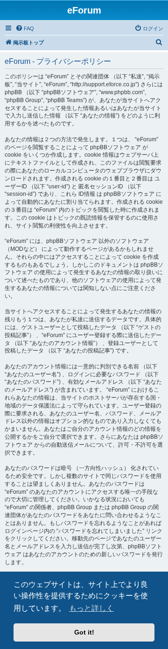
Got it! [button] (84, 632)
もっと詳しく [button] (91, 608)
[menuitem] (24, 28)
